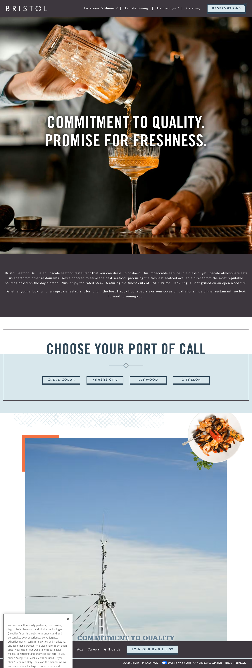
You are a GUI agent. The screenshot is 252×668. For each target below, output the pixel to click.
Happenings (167, 16)
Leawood (148, 485)
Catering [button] (193, 16)
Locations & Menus (100, 16)
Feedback (240, 662)
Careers (94, 649)
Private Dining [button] (136, 16)
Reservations (226, 16)
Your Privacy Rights (179, 662)
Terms (228, 662)
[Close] (68, 561)
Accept (38, 631)
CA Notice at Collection (207, 662)
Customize (38, 653)
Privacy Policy (151, 662)
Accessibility (131, 662)
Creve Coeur (61, 485)
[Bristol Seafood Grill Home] (26, 16)
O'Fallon (191, 485)
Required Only (38, 642)
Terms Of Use (47, 623)
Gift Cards (112, 649)
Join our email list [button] (152, 649)
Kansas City (105, 485)
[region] (38, 610)
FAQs (79, 649)
